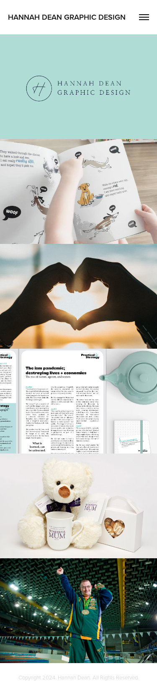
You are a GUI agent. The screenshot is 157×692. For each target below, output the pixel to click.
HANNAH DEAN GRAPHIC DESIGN (67, 17)
